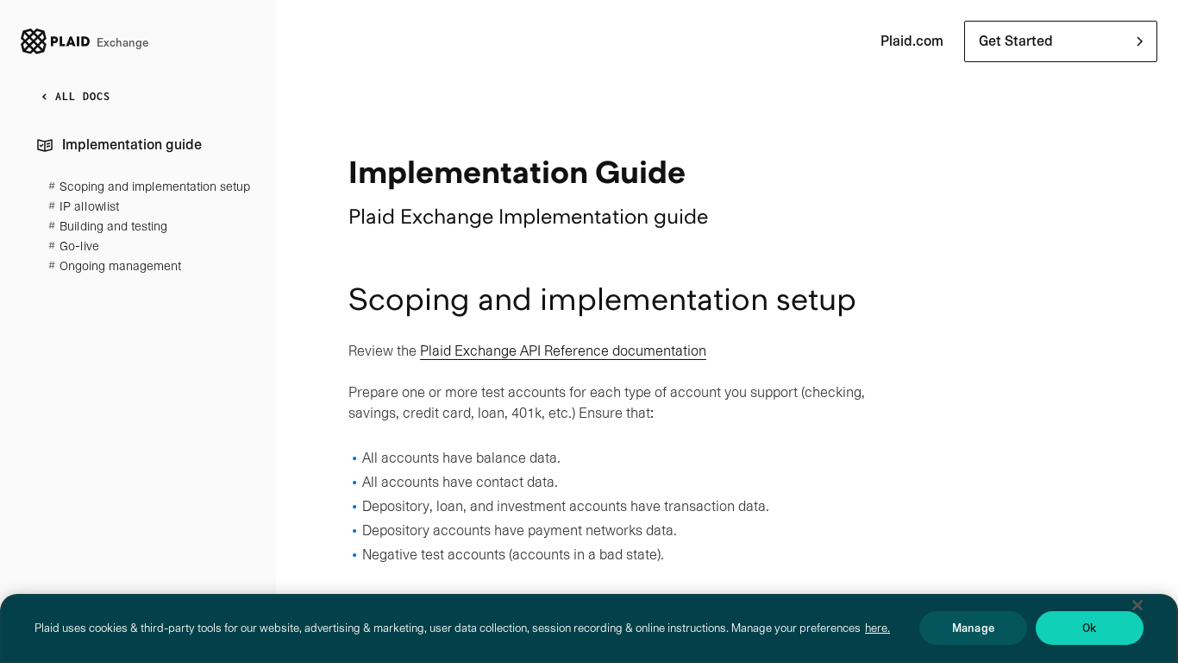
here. (877, 628)
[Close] (1137, 605)
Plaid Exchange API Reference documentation (563, 351)
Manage (973, 628)
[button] (1060, 41)
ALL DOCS (82, 96)
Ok (1089, 628)
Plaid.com (911, 41)
